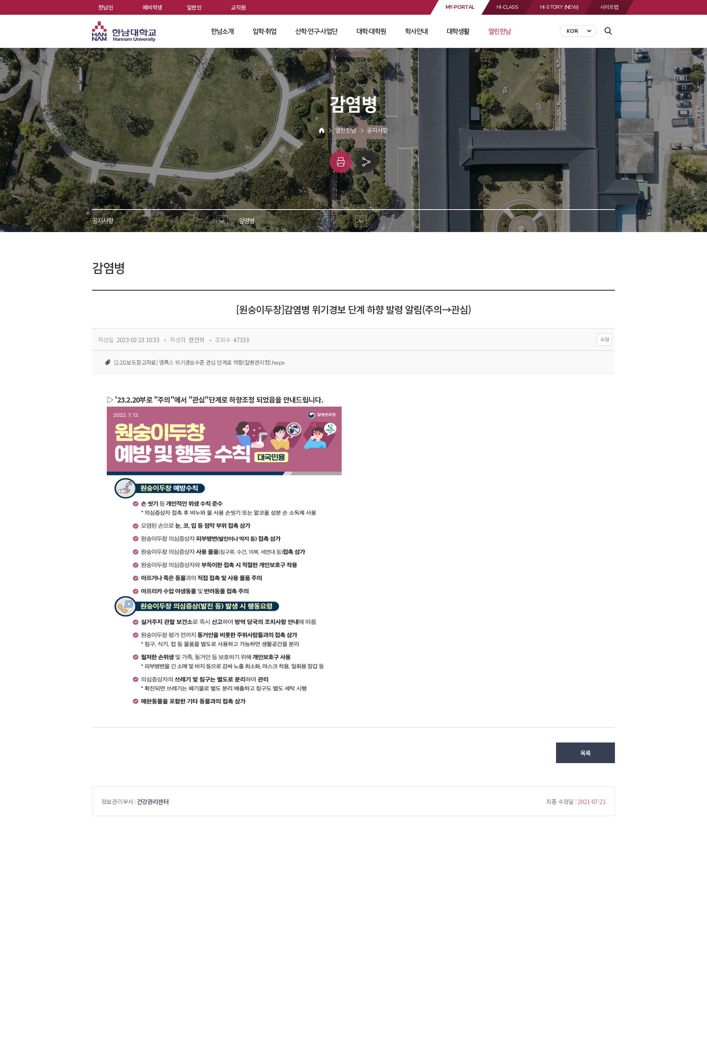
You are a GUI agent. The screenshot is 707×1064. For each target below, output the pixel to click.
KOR (572, 31)
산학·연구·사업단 (316, 31)
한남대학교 (125, 31)
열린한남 (499, 31)
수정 (604, 339)
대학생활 (458, 31)
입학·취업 (265, 31)
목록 (585, 752)
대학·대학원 (371, 31)
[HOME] (321, 130)
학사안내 (416, 31)
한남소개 (222, 31)
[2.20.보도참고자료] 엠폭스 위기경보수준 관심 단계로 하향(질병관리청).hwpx (199, 362)
